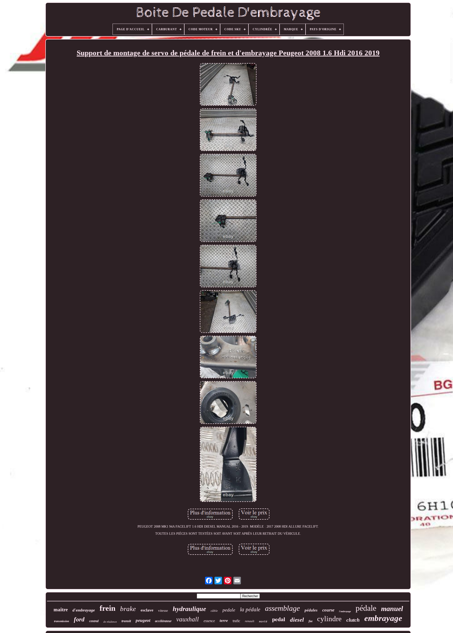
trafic (236, 621)
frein (107, 608)
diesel (297, 619)
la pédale (250, 609)
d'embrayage (83, 610)
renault (249, 621)
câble (214, 610)
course (328, 609)
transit (126, 621)
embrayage (383, 618)
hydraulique (189, 608)
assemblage (282, 608)
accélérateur (163, 621)
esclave (147, 610)
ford (79, 619)
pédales (311, 610)
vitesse (163, 610)
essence (209, 621)
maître (61, 609)
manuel (392, 608)
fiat (310, 621)
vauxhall (187, 619)
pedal (278, 619)
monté (263, 621)
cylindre (329, 619)
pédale (366, 608)
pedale (228, 609)
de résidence (110, 621)
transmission (61, 621)
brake (128, 608)
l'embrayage (345, 611)
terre (224, 620)
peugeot (143, 620)
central (94, 621)
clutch (353, 620)
